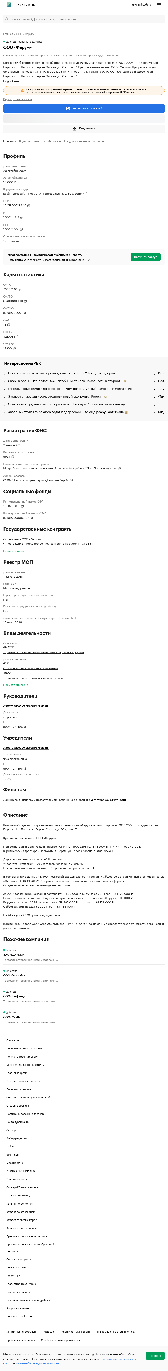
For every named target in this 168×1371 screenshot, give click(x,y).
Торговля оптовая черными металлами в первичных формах (43, 652)
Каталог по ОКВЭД (18, 1195)
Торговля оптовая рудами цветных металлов (33, 677)
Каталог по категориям (20, 1211)
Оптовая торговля (13, 55)
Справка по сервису (18, 1259)
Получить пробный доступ (22, 1056)
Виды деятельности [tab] (32, 141)
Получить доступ (145, 257)
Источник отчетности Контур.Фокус (28, 1300)
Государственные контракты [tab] (84, 141)
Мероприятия (15, 1162)
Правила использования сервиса (26, 1236)
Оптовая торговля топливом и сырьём (50, 55)
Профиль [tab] (9, 141)
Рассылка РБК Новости (75, 1331)
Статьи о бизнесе (17, 1179)
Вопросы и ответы (17, 1308)
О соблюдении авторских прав (60, 1340)
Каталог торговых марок (21, 1219)
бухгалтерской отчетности (107, 800)
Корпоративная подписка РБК (25, 1064)
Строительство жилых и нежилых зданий (30, 668)
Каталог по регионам (19, 1203)
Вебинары (12, 1154)
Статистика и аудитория (21, 1283)
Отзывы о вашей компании (23, 1081)
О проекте (12, 1040)
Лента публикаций (18, 1121)
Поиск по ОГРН (15, 1267)
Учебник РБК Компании (21, 1170)
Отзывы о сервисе (17, 1105)
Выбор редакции (16, 1138)
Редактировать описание (17, 99)
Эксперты (12, 1130)
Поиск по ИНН (15, 1275)
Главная (8, 33)
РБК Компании (25, 4)
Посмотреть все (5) (16, 684)
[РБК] (9, 4)
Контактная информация (21, 1331)
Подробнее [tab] (11, 81)
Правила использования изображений (30, 1244)
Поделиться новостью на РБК (24, 1048)
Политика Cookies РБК (20, 1316)
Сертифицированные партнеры (26, 1113)
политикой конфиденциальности (37, 1363)
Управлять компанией (87, 108)
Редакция (49, 1331)
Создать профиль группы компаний (28, 1097)
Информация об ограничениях (115, 1331)
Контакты (12, 1251)
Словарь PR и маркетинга (22, 1187)
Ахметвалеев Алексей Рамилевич (26, 705)
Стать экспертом (16, 1072)
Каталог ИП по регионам (21, 1228)
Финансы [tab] (54, 141)
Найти (157, 19)
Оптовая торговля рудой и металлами (97, 55)
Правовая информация (20, 1340)
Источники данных (18, 1292)
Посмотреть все (14, 550)
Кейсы (10, 1146)
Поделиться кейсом (18, 1089)
